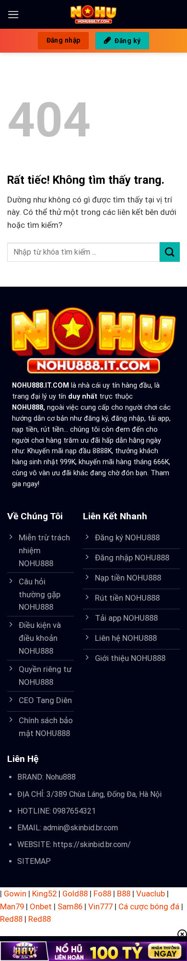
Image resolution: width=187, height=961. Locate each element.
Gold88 (75, 893)
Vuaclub (150, 893)
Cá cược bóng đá (148, 906)
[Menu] (13, 14)
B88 (123, 893)
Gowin (15, 893)
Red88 (11, 919)
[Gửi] (170, 252)
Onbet (41, 906)
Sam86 (70, 906)
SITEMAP (34, 861)
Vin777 (100, 906)
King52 (44, 893)
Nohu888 (61, 777)
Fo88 (102, 893)
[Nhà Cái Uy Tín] (94, 14)
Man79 (12, 906)
